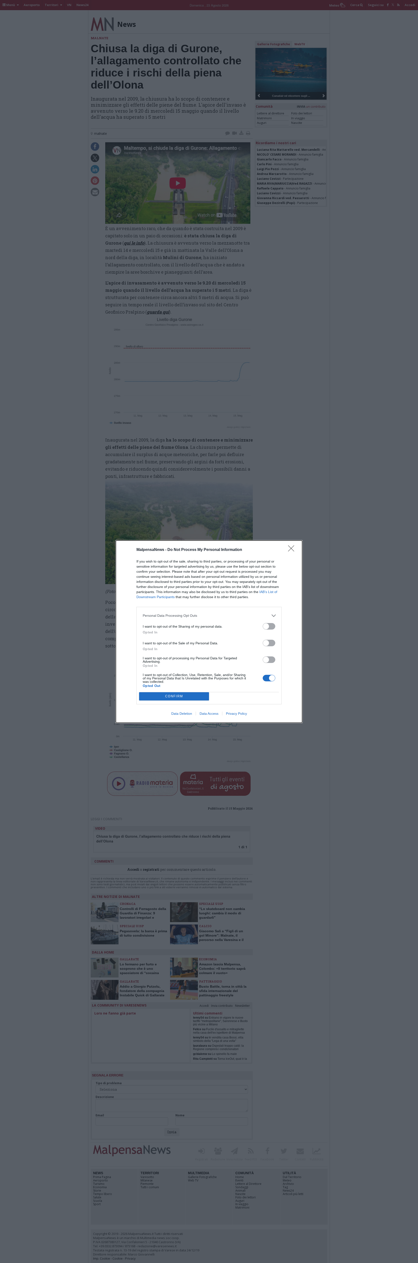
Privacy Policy (236, 713)
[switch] (269, 626)
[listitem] (209, 615)
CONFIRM (174, 696)
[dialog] (209, 632)
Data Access (209, 713)
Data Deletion (181, 713)
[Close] (292, 550)
